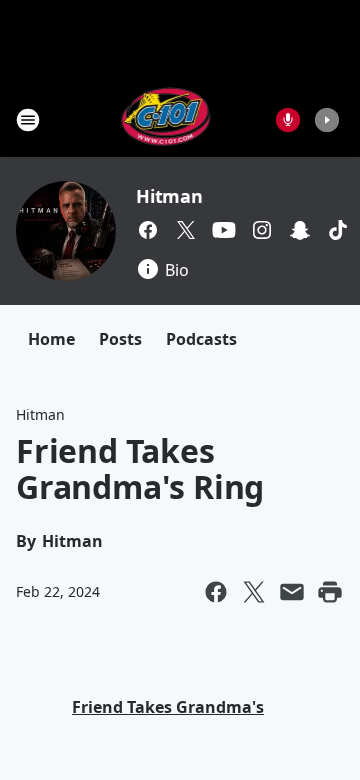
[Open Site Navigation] (28, 120)
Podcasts (201, 339)
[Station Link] (166, 119)
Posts (120, 339)
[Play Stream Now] (327, 120)
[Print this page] (330, 592)
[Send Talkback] (288, 120)
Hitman (169, 196)
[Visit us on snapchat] (300, 230)
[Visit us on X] (186, 230)
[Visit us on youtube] (224, 230)
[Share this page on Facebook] (216, 592)
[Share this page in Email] (292, 592)
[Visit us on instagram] (262, 230)
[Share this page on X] (254, 592)
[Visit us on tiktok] (338, 230)
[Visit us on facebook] (148, 230)
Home (51, 339)
